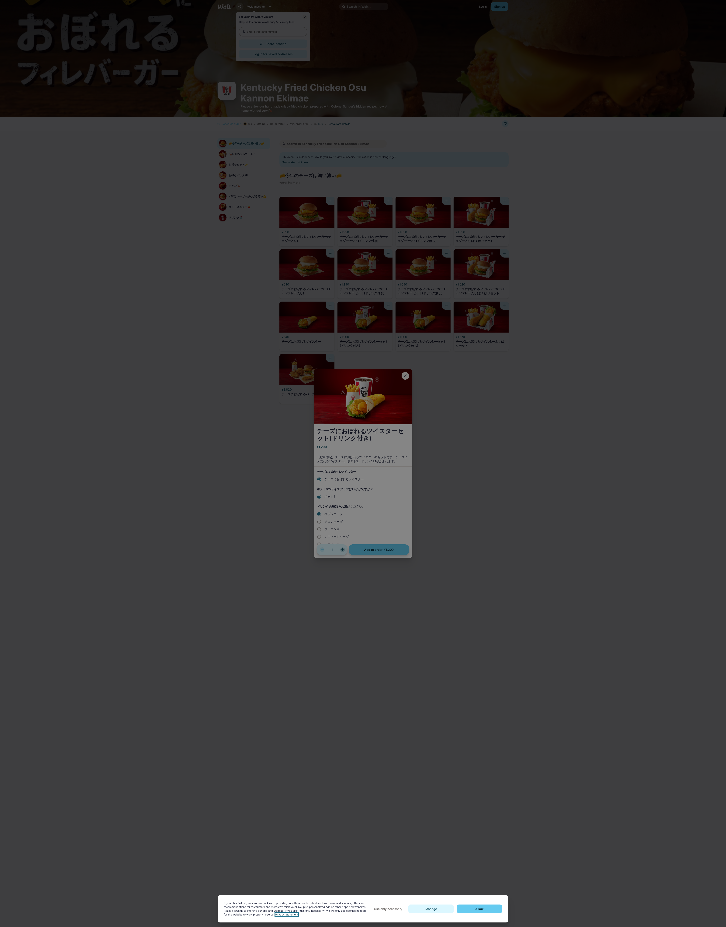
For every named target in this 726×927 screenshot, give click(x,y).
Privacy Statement (286, 914)
